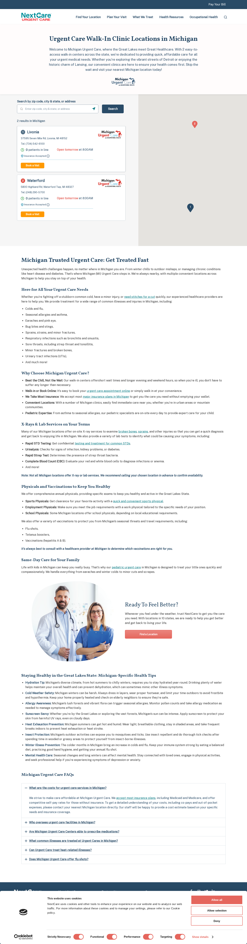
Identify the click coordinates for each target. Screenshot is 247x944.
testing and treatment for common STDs (102, 443)
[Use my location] (93, 109)
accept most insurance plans (136, 798)
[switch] (112, 937)
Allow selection (217, 910)
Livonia (33, 132)
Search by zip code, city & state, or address (46, 101)
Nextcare (36, 17)
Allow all (216, 899)
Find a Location (148, 634)
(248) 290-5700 (35, 192)
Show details (200, 936)
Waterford (36, 180)
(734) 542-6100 (35, 143)
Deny (217, 921)
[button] (190, 206)
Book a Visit (32, 165)
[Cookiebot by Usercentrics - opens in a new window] (23, 937)
